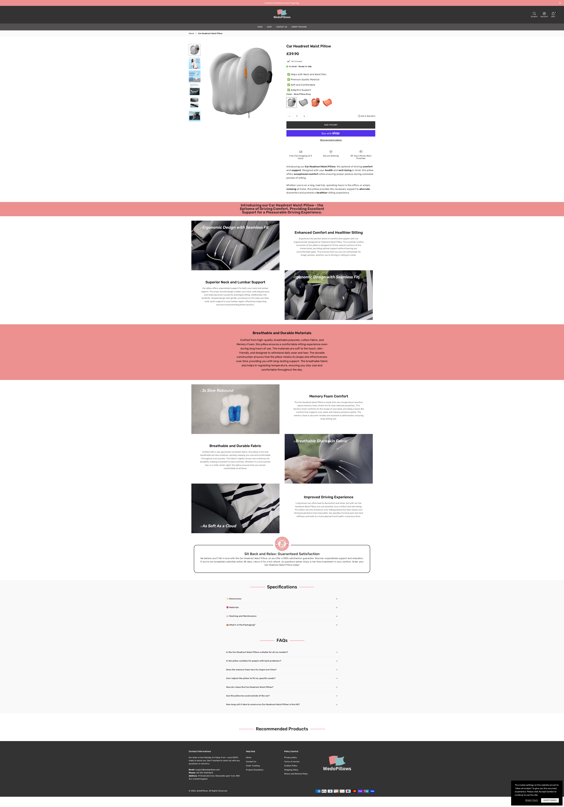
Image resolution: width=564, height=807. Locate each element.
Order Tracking (299, 27)
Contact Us (281, 27)
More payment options (331, 140)
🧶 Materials (232, 607)
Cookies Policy (290, 766)
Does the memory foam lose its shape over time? (251, 669)
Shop (269, 27)
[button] (553, 14)
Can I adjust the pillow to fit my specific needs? (251, 678)
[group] (241, 83)
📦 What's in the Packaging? (240, 625)
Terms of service (291, 761)
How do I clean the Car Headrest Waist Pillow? (249, 687)
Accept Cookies (550, 800)
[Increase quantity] (304, 116)
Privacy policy (290, 757)
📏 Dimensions (233, 599)
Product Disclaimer (254, 770)
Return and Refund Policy (296, 774)
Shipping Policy (291, 770)
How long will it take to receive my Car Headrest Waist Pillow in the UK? (263, 704)
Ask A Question (367, 116)
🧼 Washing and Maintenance (241, 616)
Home (260, 27)
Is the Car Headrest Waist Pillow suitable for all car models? (257, 652)
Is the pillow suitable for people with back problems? (253, 661)
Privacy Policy (531, 800)
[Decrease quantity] (289, 116)
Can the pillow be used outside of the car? (248, 696)
